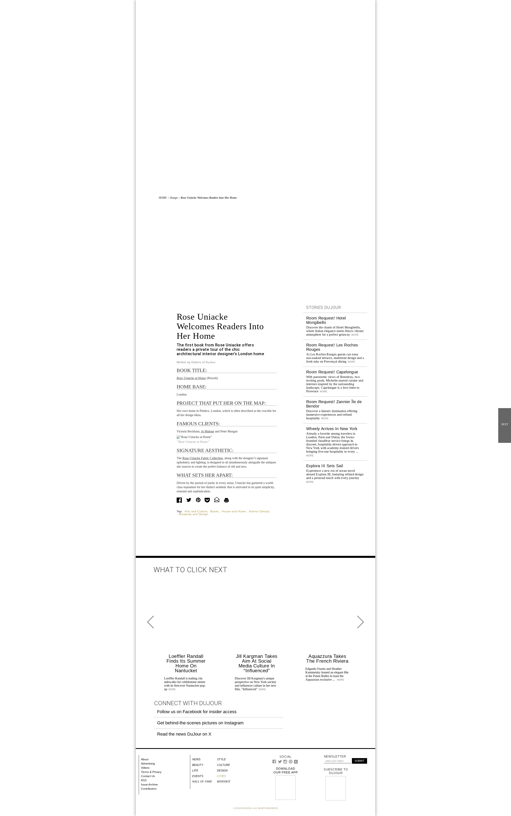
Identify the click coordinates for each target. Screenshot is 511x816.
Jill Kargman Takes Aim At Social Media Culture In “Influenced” (256, 663)
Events (197, 776)
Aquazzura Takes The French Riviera (327, 658)
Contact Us (148, 776)
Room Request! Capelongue (332, 372)
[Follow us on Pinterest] (290, 762)
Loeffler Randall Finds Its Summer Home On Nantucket (186, 663)
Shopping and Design (193, 514)
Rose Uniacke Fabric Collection (202, 458)
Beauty (197, 764)
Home (163, 197)
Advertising (148, 763)
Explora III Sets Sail (324, 466)
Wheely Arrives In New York (331, 428)
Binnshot (223, 781)
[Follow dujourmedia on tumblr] (296, 762)
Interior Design (259, 511)
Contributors (148, 788)
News (196, 759)
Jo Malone (207, 431)
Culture (223, 764)
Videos (145, 767)
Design (174, 197)
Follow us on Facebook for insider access (197, 711)
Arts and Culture (196, 511)
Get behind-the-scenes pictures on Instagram (200, 722)
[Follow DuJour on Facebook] (274, 762)
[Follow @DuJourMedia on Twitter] (280, 762)
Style (221, 759)
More (355, 334)
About (144, 759)
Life (195, 770)
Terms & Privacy (151, 771)
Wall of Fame (202, 781)
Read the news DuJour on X (184, 734)
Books (214, 511)
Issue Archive (149, 784)
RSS (144, 780)
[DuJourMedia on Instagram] (285, 762)
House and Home (234, 511)
